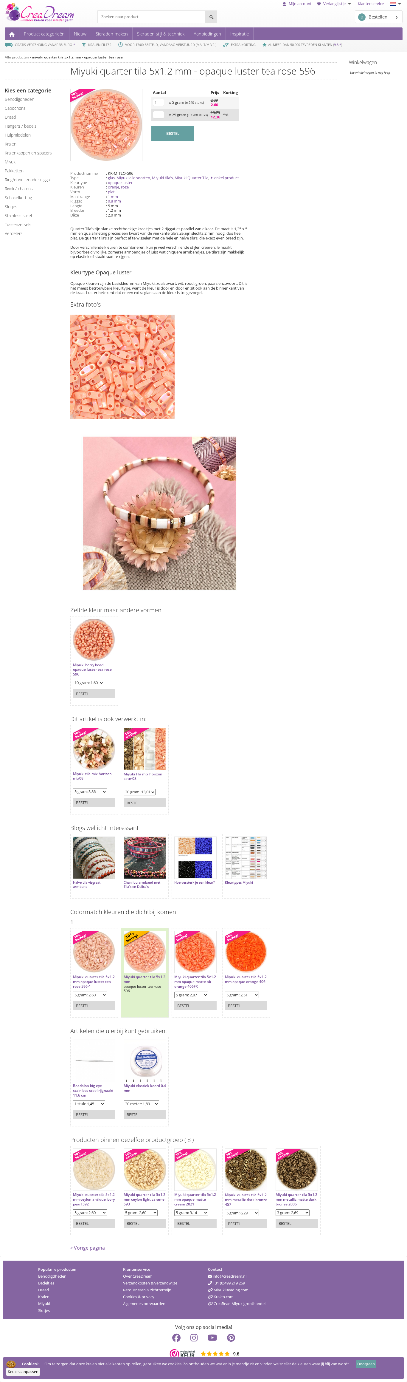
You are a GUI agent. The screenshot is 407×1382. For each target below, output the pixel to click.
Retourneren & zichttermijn (147, 1290)
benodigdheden (19, 99)
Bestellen (374, 17)
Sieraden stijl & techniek (160, 34)
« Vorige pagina (87, 1248)
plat (111, 191)
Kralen (43, 1296)
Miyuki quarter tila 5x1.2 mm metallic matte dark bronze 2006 (296, 1199)
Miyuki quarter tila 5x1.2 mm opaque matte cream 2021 (195, 1199)
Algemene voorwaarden (144, 1303)
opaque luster (120, 182)
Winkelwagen (363, 62)
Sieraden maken (112, 34)
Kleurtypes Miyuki (239, 882)
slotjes (11, 206)
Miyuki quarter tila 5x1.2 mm (144, 979)
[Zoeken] (211, 17)
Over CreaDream (138, 1276)
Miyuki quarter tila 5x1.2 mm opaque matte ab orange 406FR (195, 982)
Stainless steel (18, 215)
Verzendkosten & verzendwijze (150, 1283)
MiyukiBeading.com (230, 1290)
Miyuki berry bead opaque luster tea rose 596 (92, 670)
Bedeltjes (46, 1283)
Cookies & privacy (138, 1296)
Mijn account (300, 3)
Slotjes (44, 1310)
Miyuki (44, 1303)
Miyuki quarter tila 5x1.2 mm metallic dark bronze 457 (246, 1200)
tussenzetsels (18, 224)
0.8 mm (114, 201)
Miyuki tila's (162, 177)
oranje (113, 187)
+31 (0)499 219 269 (228, 1283)
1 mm (113, 196)
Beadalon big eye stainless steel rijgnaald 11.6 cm (93, 1090)
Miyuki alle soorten (133, 177)
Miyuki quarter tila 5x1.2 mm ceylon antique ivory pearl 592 (94, 1199)
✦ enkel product (224, 177)
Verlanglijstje (334, 3)
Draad (43, 1290)
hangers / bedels (21, 126)
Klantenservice (371, 3)
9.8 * (337, 44)
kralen (10, 144)
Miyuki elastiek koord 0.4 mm (145, 1088)
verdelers (14, 233)
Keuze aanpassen (23, 1371)
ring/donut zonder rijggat (28, 180)
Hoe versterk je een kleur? (194, 882)
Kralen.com (223, 1296)
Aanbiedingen (207, 34)
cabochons (15, 108)
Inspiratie (239, 34)
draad (10, 117)
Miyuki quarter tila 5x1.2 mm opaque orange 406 (246, 979)
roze (125, 187)
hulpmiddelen (18, 135)
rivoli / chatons (19, 188)
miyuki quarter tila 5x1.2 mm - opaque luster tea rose (77, 57)
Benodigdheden (52, 1276)
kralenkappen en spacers (28, 153)
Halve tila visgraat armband (86, 884)
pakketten (14, 171)
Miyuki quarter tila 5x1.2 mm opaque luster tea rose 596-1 (94, 982)
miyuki (10, 162)
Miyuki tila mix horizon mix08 (92, 776)
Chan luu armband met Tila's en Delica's (142, 884)
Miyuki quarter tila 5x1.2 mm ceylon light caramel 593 (144, 1199)
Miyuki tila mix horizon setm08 (143, 776)
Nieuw (80, 34)
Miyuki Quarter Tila (191, 177)
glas (111, 177)
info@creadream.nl (229, 1276)
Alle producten (17, 57)
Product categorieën (44, 34)
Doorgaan (366, 1363)
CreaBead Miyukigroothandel (239, 1303)
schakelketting (18, 197)
